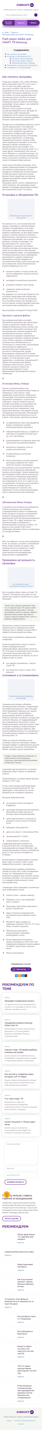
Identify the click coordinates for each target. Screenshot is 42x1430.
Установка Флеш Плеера (22, 61)
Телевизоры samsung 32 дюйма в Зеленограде (21, 697)
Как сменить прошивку (16, 54)
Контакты (21, 1424)
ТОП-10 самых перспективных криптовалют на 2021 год (27, 1369)
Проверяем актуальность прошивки (22, 65)
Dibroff (25, 5)
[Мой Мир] (22, 975)
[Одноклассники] (19, 975)
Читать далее (11, 1218)
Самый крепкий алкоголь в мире (19, 1252)
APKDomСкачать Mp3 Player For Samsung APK (21, 217)
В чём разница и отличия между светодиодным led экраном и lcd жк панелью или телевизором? (25, 1391)
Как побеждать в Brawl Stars (25, 1332)
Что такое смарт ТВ (13, 1098)
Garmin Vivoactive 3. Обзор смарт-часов (20, 1123)
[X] (25, 975)
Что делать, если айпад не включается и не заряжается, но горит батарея (19, 1301)
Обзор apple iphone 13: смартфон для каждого (26, 1236)
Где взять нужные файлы (22, 59)
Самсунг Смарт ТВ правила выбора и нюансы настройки (20, 1051)
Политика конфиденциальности (25, 1420)
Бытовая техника (8, 22)
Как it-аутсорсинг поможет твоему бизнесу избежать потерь (25, 1282)
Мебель (34, 23)
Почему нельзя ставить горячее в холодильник (17, 1197)
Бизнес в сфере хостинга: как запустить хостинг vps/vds (25, 1349)
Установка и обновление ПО (19, 56)
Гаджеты (21, 23)
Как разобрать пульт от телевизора (26, 1317)
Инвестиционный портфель (25, 1265)
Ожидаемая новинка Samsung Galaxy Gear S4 (18, 1024)
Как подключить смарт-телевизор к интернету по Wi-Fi (21, 585)
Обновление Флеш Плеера (23, 63)
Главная (9, 1420)
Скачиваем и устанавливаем (19, 67)
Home (7, 32)
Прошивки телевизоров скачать (19, 1001)
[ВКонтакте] (16, 975)
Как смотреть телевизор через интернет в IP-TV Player (19, 1075)
